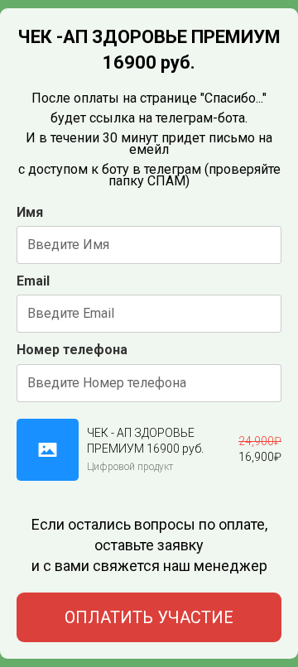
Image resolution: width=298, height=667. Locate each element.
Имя (30, 212)
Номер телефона (72, 349)
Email (33, 281)
